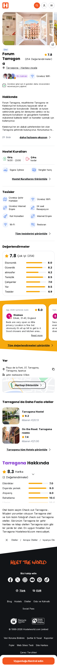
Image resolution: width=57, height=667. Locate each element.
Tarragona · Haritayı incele (21, 67)
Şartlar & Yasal (34, 638)
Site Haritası (42, 645)
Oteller (27, 601)
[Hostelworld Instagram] (24, 579)
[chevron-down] (33, 474)
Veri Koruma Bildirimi (14, 638)
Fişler (11, 645)
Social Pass (28, 608)
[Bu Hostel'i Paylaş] (53, 45)
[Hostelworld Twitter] (17, 579)
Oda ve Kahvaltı (41, 601)
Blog (9, 601)
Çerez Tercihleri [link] (28, 652)
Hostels (18, 601)
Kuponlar (48, 638)
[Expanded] (6, 540)
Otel (6, 50)
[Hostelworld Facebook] (10, 579)
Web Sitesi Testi (25, 645)
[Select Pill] (37, 5)
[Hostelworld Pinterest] (39, 579)
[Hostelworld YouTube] (32, 579)
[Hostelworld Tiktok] (46, 579)
